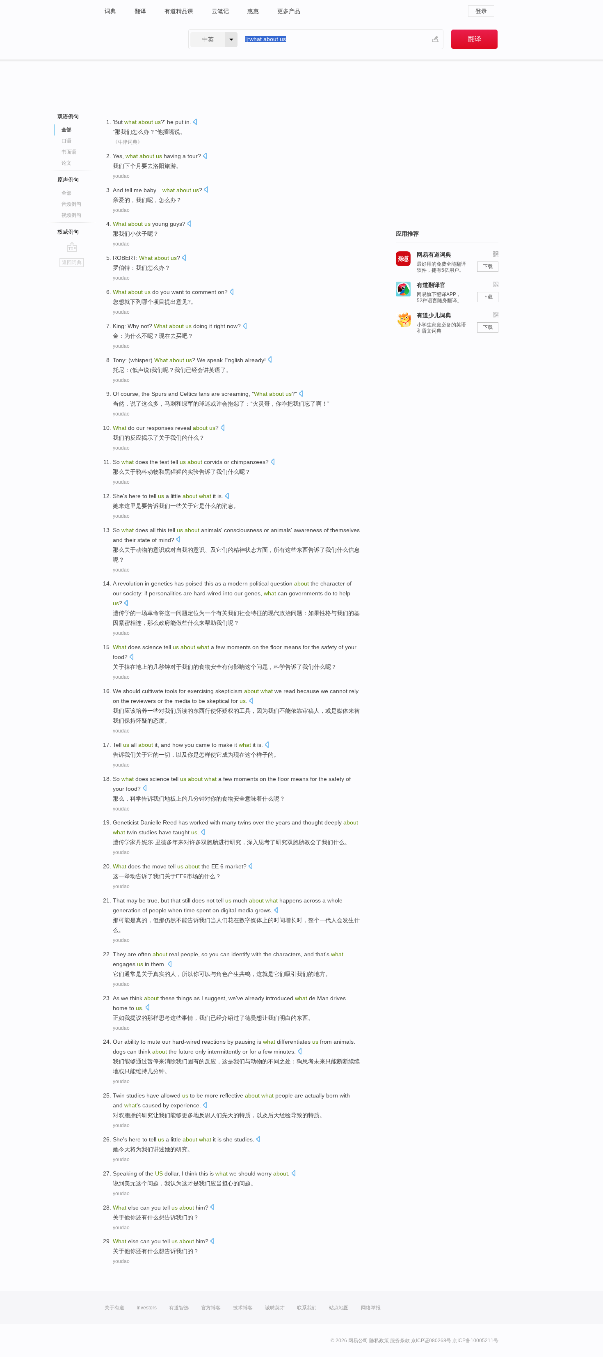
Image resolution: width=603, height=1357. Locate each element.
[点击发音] (195, 122)
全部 (66, 193)
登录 (481, 11)
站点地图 (339, 1308)
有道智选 (179, 1308)
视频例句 (71, 215)
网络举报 (371, 1308)
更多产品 (288, 11)
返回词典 (72, 262)
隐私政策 (379, 1340)
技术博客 (243, 1308)
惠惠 (253, 11)
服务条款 (400, 1340)
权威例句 (68, 232)
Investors (147, 1308)
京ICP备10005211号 (475, 1340)
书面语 (69, 152)
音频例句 (71, 204)
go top (72, 247)
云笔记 (220, 11)
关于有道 (114, 1308)
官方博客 (211, 1308)
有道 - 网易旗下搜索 (138, 39)
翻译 (140, 11)
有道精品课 (178, 11)
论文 (66, 163)
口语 (66, 141)
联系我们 (307, 1308)
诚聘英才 (275, 1308)
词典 (110, 11)
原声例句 (68, 180)
